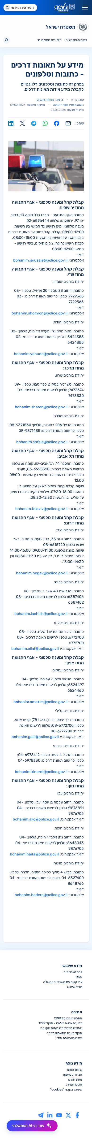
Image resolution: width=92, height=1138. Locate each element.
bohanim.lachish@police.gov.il (40, 613)
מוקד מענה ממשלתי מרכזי (64, 1033)
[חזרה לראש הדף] (79, 1125)
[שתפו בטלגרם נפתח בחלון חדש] (33, 123)
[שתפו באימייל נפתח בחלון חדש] (68, 123)
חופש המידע (74, 1084)
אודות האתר (74, 1070)
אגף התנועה (60, 105)
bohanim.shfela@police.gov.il (41, 442)
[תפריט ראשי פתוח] (85, 7)
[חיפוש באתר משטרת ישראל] (6, 40)
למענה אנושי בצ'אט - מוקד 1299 (60, 1023)
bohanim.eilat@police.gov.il (35, 648)
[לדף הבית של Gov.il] (64, 7)
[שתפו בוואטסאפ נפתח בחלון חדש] (45, 123)
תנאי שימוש (74, 987)
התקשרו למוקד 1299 (68, 1018)
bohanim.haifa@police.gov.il (34, 854)
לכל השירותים (72, 972)
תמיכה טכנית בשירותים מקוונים (61, 1028)
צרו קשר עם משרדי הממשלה (62, 982)
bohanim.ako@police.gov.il (36, 819)
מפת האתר (74, 1080)
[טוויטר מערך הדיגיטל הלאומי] (68, 1115)
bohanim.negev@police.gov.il (41, 573)
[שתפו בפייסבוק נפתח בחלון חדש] (56, 123)
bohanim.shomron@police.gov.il (39, 313)
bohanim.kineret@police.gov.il (41, 771)
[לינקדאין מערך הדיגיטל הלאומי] (50, 1115)
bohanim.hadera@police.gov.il (41, 895)
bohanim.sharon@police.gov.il (41, 407)
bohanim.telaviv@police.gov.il (41, 509)
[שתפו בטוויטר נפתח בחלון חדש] (22, 123)
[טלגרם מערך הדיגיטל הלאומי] (41, 1115)
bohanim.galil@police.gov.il (35, 736)
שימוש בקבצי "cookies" (66, 1089)
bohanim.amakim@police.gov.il (40, 702)
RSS (79, 977)
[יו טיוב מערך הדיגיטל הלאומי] (59, 1115)
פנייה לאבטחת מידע (68, 1038)
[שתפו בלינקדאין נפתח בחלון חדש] (10, 123)
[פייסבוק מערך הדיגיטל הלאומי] (77, 1115)
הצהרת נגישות (72, 1075)
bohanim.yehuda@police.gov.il (40, 354)
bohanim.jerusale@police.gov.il (40, 260)
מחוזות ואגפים (45, 99)
